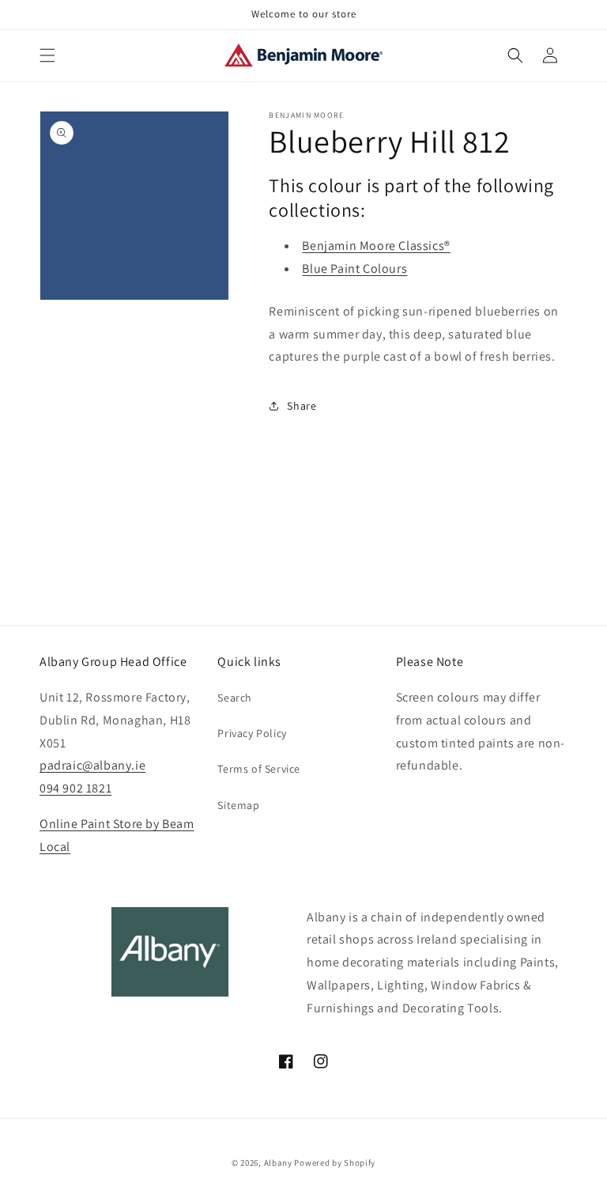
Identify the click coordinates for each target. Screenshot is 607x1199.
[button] (47, 55)
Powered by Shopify (334, 1162)
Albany (278, 1162)
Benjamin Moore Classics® (376, 245)
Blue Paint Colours (354, 268)
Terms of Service (258, 769)
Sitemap (238, 805)
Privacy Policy (251, 733)
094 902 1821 (75, 788)
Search (234, 697)
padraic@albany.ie (92, 765)
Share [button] (301, 406)
